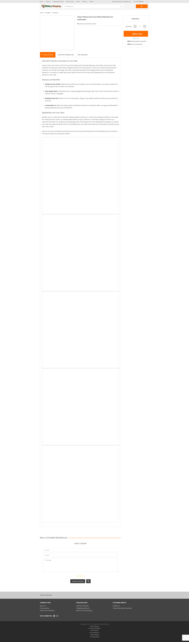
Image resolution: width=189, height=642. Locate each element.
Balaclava (55, 12)
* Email (46, 555)
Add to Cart (137, 34)
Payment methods (82, 606)
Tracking (84, 1)
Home (41, 1)
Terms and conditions (47, 610)
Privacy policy (44, 608)
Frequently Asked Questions (122, 608)
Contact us (116, 606)
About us (43, 606)
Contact (91, 1)
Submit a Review (77, 581)
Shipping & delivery (82, 608)
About (78, 1)
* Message (47, 560)
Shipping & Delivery (58, 1)
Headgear (48, 12)
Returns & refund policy (84, 610)
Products (48, 1)
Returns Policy (70, 1)
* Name (46, 550)
